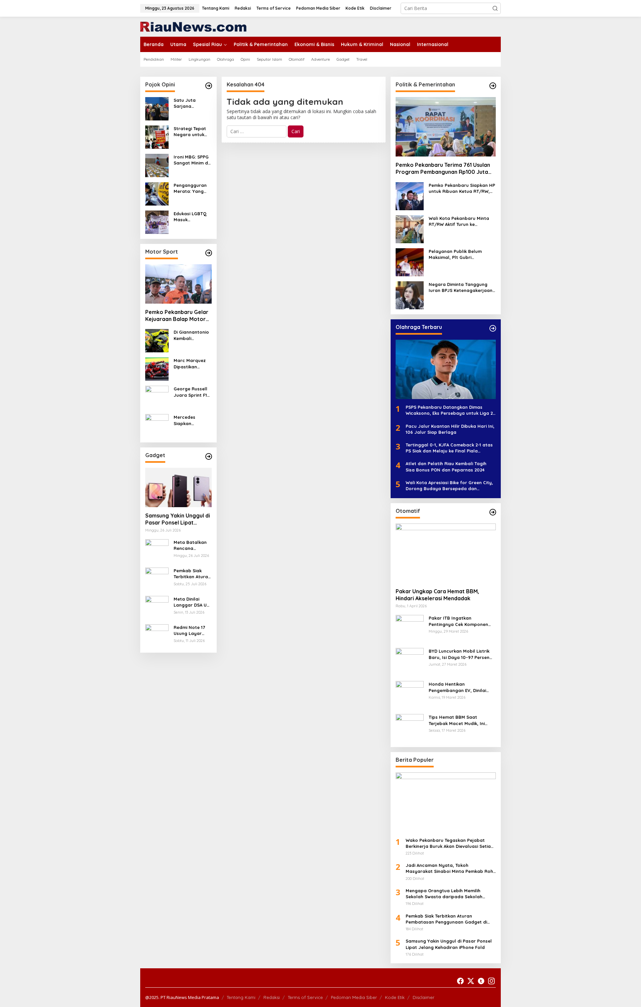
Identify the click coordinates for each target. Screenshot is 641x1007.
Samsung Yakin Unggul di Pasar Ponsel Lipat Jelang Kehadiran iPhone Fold (177, 519)
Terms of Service (305, 997)
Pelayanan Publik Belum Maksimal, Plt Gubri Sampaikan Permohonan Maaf (456, 254)
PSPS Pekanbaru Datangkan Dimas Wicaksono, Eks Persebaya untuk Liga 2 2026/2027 (449, 410)
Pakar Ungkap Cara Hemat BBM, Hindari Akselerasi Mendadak (437, 595)
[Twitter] (470, 981)
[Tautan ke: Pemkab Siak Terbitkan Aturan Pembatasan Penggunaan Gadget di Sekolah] (157, 579)
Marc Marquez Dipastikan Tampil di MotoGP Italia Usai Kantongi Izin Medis (190, 363)
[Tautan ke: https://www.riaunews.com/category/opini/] (209, 86)
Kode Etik (395, 997)
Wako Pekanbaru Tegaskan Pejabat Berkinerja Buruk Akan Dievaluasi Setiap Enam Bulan (450, 843)
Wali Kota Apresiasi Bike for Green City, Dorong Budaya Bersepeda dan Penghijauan (449, 485)
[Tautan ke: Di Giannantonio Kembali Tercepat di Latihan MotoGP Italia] (157, 340)
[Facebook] (460, 981)
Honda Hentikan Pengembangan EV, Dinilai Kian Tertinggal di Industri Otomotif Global (457, 687)
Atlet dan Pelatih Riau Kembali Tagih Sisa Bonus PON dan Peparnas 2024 (446, 466)
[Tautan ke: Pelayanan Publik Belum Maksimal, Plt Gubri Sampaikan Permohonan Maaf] (410, 262)
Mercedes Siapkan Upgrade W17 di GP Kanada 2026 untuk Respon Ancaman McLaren (192, 420)
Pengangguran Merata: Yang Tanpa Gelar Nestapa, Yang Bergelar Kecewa (190, 188)
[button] (495, 8)
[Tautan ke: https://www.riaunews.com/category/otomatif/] (493, 512)
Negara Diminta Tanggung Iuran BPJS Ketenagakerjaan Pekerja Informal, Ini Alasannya (460, 287)
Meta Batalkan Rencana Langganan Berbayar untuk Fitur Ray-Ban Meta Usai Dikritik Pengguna (191, 545)
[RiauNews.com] (193, 26)
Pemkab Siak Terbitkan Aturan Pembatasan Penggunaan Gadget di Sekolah (192, 574)
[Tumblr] (481, 981)
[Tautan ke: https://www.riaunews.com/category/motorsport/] (209, 253)
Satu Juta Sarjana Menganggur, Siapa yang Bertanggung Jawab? (188, 103)
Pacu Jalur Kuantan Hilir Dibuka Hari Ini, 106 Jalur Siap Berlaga (450, 429)
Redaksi (271, 997)
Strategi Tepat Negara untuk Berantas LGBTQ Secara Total (192, 131)
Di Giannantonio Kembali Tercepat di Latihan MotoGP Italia (191, 335)
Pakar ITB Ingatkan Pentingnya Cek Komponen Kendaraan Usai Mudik (458, 621)
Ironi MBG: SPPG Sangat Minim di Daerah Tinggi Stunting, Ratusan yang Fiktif (191, 160)
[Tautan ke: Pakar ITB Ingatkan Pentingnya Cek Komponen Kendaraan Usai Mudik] (410, 628)
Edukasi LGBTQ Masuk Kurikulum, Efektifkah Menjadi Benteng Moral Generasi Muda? (192, 217)
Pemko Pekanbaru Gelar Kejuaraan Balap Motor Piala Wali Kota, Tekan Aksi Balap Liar (176, 316)
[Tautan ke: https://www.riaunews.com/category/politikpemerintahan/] (493, 86)
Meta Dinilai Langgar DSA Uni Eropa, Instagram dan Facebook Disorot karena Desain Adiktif (192, 602)
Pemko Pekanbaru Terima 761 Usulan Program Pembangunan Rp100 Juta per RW (443, 168)
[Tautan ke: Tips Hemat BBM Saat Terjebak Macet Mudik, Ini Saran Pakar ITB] (410, 727)
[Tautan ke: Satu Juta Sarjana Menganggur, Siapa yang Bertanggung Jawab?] (157, 108)
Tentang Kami (241, 997)
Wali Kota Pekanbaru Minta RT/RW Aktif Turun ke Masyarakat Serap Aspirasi (459, 221)
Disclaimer (423, 997)
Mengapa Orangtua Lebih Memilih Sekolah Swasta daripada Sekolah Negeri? (444, 894)
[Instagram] (491, 981)
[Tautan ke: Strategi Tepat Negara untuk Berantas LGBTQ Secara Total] (157, 136)
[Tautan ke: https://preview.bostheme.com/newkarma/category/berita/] (209, 456)
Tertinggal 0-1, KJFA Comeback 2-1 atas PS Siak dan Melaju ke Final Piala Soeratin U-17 (449, 448)
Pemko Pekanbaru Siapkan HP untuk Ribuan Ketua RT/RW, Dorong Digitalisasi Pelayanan (462, 188)
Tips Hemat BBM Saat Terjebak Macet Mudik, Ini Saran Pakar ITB (457, 720)
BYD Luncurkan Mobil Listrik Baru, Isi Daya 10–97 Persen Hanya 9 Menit (459, 654)
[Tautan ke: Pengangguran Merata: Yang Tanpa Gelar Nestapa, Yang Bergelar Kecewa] (157, 193)
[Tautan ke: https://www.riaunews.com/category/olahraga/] (493, 328)
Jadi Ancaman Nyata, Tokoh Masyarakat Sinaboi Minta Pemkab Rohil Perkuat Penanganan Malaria (450, 868)
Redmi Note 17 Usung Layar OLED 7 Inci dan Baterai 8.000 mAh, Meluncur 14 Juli (192, 630)
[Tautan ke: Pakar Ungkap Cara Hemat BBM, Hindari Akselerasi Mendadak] (446, 553)
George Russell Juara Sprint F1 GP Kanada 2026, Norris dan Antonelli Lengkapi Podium (192, 392)
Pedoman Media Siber (354, 997)
